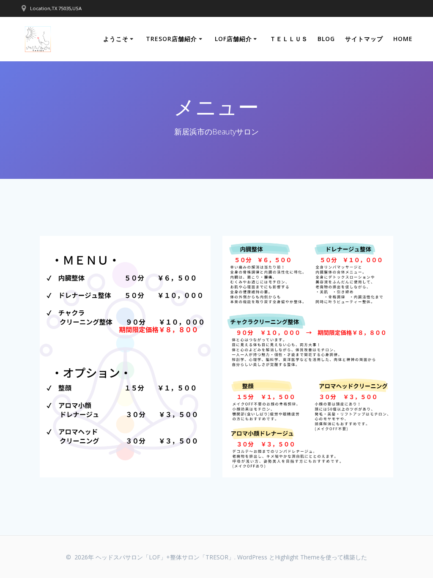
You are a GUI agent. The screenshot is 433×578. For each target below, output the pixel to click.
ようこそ (116, 39)
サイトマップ (364, 39)
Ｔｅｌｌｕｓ (289, 39)
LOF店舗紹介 (233, 39)
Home (403, 39)
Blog (326, 39)
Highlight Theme (297, 557)
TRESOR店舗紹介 (171, 39)
